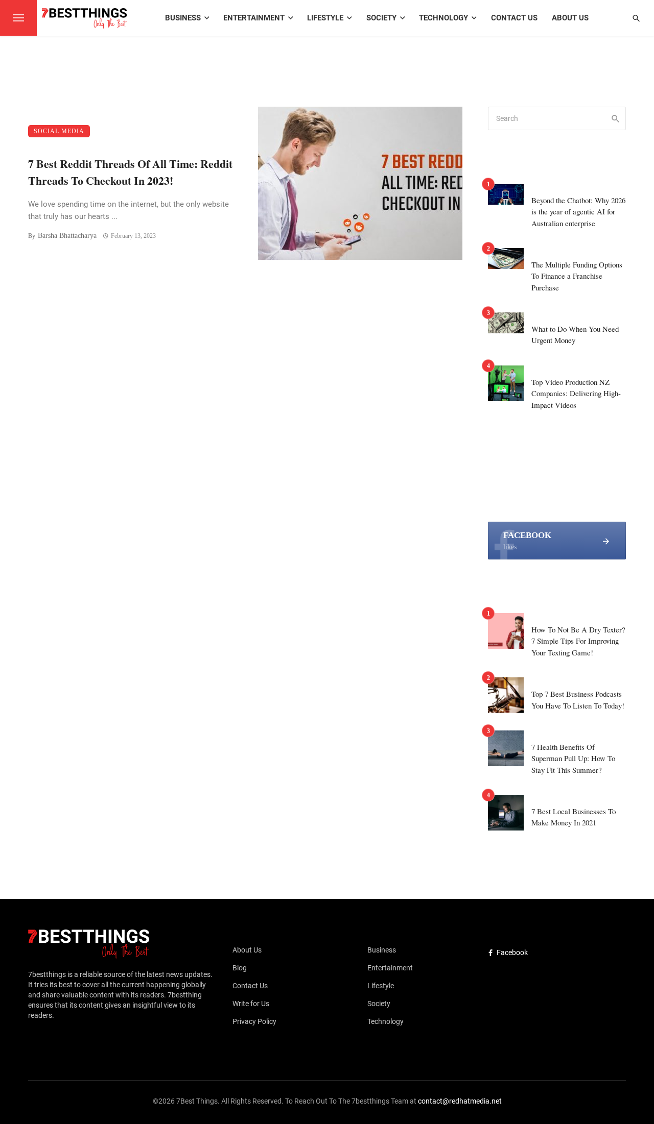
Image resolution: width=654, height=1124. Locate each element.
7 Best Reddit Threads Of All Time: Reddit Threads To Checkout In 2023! (130, 172)
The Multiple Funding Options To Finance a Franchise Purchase (576, 275)
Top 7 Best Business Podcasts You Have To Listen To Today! (577, 700)
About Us (570, 17)
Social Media (59, 131)
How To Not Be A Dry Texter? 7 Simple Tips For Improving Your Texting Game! (578, 640)
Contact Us (514, 17)
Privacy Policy (254, 1021)
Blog (239, 968)
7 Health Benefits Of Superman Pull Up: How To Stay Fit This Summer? (573, 758)
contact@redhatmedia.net (460, 1101)
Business (183, 17)
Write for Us (250, 1003)
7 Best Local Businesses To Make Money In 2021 (573, 817)
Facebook (512, 952)
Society (381, 17)
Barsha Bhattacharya (67, 235)
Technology (443, 17)
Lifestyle (325, 17)
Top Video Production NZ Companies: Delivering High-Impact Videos (576, 393)
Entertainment (254, 17)
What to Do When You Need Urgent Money (575, 335)
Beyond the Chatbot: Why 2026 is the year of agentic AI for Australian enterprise (578, 211)
